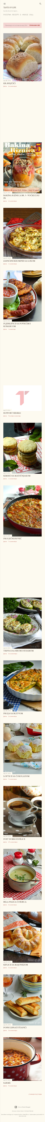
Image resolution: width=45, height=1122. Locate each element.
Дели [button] (5, 86)
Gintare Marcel (28, 1111)
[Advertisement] (22, 114)
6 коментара (12, 86)
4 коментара (12, 264)
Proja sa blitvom (13, 713)
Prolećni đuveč (12, 538)
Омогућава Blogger (24, 1107)
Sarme (6, 1082)
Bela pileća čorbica (14, 901)
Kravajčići (9, 83)
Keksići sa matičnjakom (16, 475)
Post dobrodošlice (14, 839)
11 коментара (12, 1086)
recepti (15, 15)
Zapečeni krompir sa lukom (19, 260)
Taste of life (9, 7)
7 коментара (12, 541)
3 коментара (12, 716)
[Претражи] (40, 3)
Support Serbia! (12, 413)
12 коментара (12, 653)
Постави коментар (14, 416)
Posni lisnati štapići (14, 1027)
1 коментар (12, 329)
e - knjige (24, 15)
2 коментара (12, 201)
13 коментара (12, 1030)
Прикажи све (34, 25)
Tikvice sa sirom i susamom (18, 650)
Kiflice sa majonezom (15, 964)
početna (7, 15)
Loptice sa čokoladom (16, 776)
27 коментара (12, 842)
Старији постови (35, 1094)
